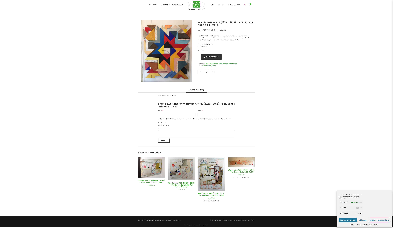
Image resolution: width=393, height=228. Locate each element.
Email (200, 110)
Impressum (375, 224)
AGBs (352, 224)
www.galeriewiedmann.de (156, 220)
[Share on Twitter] (207, 72)
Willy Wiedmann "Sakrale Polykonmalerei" (222, 64)
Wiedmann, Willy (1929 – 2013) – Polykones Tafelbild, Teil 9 (241, 171)
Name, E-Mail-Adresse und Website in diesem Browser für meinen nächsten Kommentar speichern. (195, 119)
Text (159, 129)
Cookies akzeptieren (348, 220)
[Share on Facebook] (200, 72)
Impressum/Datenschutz (242, 220)
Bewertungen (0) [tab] (196, 90)
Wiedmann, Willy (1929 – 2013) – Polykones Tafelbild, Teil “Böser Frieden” (181, 185)
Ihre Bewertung (163, 123)
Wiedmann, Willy (209, 66)
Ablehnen (363, 220)
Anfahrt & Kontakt (215, 220)
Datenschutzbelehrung (362, 224)
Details (154, 175)
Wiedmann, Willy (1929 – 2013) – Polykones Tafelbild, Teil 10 (211, 194)
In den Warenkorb (212, 57)
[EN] (244, 4)
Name (160, 110)
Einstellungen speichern (379, 220)
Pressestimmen (227, 220)
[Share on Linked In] (213, 72)
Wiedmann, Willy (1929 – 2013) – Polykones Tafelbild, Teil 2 (151, 181)
